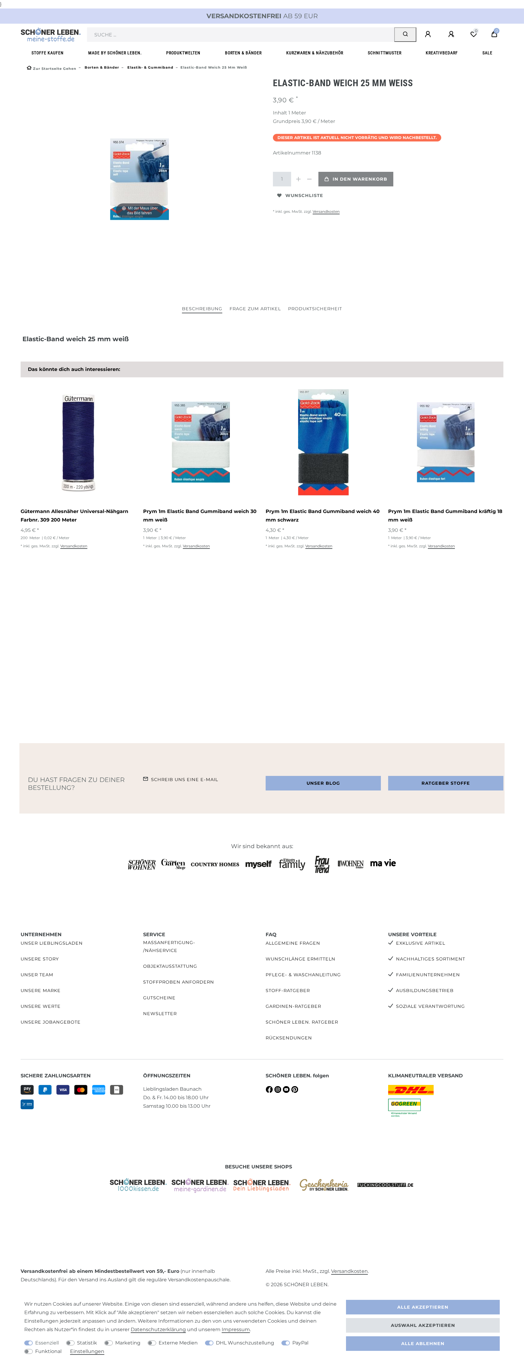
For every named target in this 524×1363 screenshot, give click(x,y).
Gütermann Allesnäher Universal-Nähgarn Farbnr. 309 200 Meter (74, 515)
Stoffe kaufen (48, 53)
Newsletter (160, 1013)
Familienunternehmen (428, 974)
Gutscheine (159, 998)
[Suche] (405, 34)
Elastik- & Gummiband (149, 67)
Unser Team (37, 974)
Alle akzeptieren (422, 1307)
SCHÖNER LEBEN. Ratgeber (302, 1022)
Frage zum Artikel (255, 308)
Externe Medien (178, 1343)
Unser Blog (323, 783)
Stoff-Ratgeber (288, 990)
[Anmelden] (429, 34)
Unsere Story (40, 959)
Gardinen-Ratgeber (293, 1006)
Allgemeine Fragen (293, 943)
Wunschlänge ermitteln (300, 959)
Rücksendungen (289, 1038)
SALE (487, 53)
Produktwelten (183, 53)
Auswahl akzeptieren (423, 1325)
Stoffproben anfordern (178, 982)
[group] (78, 442)
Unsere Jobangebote (51, 1022)
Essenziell (47, 1343)
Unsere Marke (41, 990)
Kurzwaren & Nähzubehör (314, 53)
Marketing (127, 1343)
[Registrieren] (452, 34)
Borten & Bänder (243, 53)
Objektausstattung (170, 966)
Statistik (87, 1343)
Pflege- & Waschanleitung (303, 974)
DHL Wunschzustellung (245, 1343)
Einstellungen (87, 1351)
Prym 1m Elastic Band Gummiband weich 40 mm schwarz (323, 515)
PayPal (300, 1343)
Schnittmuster (384, 53)
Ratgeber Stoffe (446, 783)
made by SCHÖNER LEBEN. (115, 53)
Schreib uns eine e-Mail (184, 779)
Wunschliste (304, 195)
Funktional (48, 1351)
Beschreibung (202, 308)
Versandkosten (326, 211)
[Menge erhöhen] (298, 179)
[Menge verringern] (309, 179)
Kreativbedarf (442, 53)
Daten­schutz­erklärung (158, 1329)
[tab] (202, 309)
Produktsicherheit (315, 308)
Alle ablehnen (423, 1343)
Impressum (236, 1329)
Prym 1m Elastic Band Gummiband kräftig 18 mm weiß (445, 515)
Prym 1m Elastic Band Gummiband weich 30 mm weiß (200, 515)
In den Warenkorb (360, 179)
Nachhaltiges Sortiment (430, 959)
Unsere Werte (41, 1006)
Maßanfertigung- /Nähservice (169, 946)
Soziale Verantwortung (430, 1006)
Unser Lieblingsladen (52, 943)
